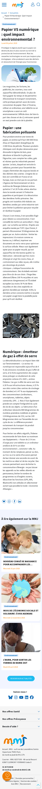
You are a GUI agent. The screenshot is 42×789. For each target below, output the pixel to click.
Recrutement (25, 784)
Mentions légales (12, 781)
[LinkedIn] (20, 501)
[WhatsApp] (9, 501)
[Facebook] (14, 501)
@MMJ (11, 778)
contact (7, 778)
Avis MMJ (14, 784)
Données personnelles (24, 778)
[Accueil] (18, 4)
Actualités (14, 13)
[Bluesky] (4, 501)
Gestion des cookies (29, 781)
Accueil (4, 13)
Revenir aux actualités (21, 678)
